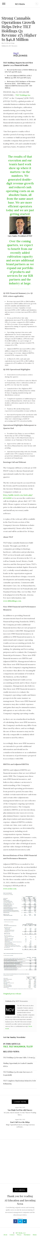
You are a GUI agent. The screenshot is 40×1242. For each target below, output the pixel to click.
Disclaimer (27, 1235)
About (5, 1235)
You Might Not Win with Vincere (20, 1110)
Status (35, 1235)
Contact (12, 1235)
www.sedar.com (9, 889)
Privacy (19, 1235)
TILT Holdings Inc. (23, 95)
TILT (5, 1046)
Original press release (12, 994)
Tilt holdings (17, 1046)
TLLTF (29, 1046)
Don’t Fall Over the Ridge (20, 1122)
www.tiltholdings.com (12, 601)
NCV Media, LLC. (21, 1233)
